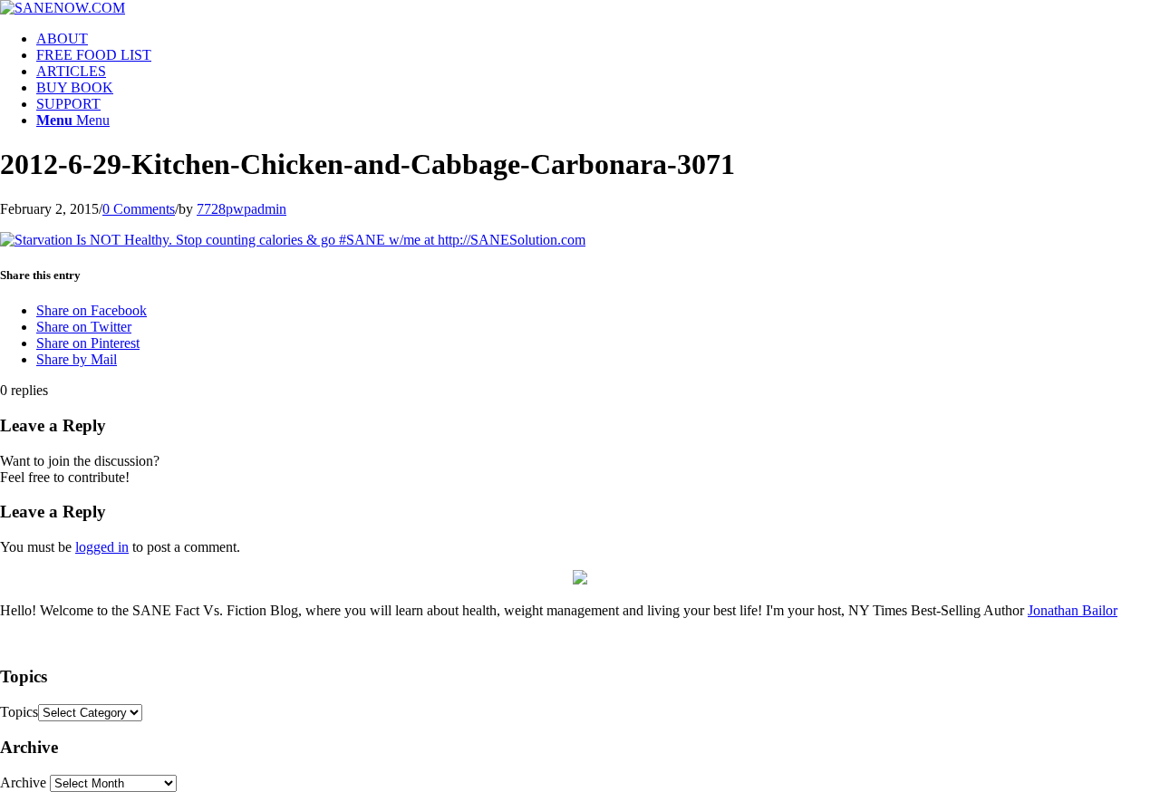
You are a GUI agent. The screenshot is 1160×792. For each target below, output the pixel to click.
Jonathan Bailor (1072, 610)
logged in (102, 547)
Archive (23, 782)
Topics (19, 712)
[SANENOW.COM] (62, 7)
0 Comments (138, 209)
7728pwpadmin (241, 209)
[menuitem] (598, 39)
